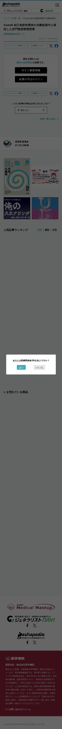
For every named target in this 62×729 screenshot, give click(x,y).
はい (21, 367)
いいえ (39, 367)
